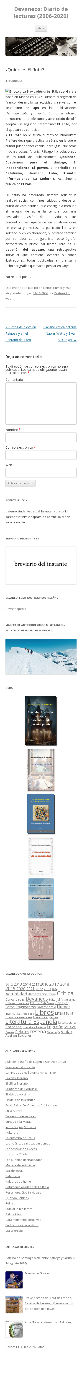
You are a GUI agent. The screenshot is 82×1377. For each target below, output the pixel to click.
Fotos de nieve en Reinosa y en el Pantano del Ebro (20, 333)
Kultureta (11, 1132)
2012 (9, 984)
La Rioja (22, 1013)
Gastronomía (46, 1007)
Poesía (9, 1032)
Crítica (65, 993)
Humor (57, 288)
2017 (54, 984)
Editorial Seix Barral (42, 1003)
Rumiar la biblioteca (19, 1209)
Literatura (64, 1013)
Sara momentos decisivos (23, 1220)
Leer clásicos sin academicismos (27, 1143)
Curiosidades (15, 999)
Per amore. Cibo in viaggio (23, 1192)
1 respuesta (13, 81)
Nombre (12, 430)
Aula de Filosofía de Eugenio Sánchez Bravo (35, 1062)
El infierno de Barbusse (21, 1089)
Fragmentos (25, 1006)
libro (31, 1013)
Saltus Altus (13, 1214)
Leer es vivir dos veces (21, 1149)
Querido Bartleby (17, 1198)
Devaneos (37, 998)
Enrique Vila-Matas (18, 1122)
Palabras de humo (18, 1181)
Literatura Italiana (34, 1027)
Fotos (10, 1006)
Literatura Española (31, 1021)
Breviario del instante (20, 1067)
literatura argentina (45, 1017)
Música (70, 1027)
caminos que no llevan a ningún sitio (30, 1072)
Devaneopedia (15, 609)
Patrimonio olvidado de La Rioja (27, 1187)
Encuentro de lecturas (20, 1116)
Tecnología (53, 1032)
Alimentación (38, 994)
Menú (41, 28)
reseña (38, 1031)
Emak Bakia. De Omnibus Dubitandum (31, 1105)
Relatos (22, 1031)
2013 (18, 984)
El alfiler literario (16, 1083)
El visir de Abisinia (17, 1094)
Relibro (10, 1203)
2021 (30, 988)
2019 (10, 988)
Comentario (14, 379)
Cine (52, 994)
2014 (27, 984)
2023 (47, 988)
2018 (64, 984)
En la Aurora (13, 1111)
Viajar (66, 1031)
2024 (54, 989)
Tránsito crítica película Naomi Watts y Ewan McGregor (60, 333)
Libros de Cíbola (16, 1154)
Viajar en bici (14, 1231)
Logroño (55, 1026)
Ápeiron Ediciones (18, 1035)
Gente (47, 288)
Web (8, 465)
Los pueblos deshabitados (23, 1160)
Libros (44, 1012)
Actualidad (16, 993)
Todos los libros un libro (21, 1225)
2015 (35, 984)
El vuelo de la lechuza (20, 1100)
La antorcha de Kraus (20, 1138)
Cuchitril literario (16, 1078)
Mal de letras (14, 1171)
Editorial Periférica (17, 1003)
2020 (21, 988)
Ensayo (61, 1002)
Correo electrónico (20, 447)
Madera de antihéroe (20, 1165)
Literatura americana (18, 1017)
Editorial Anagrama (62, 999)
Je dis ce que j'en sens (20, 1127)
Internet (10, 1013)
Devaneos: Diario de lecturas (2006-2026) (41, 12)
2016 (44, 984)
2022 (39, 988)
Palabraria (12, 1176)
